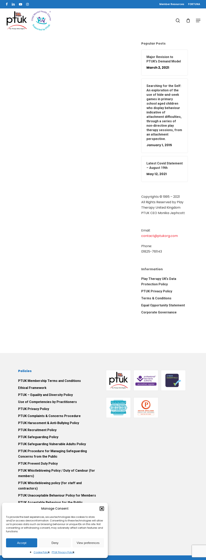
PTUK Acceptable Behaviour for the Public (50, 502)
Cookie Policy (42, 552)
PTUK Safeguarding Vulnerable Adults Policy (52, 444)
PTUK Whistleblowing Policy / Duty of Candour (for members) (56, 473)
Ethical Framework (32, 388)
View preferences (88, 543)
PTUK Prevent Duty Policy (38, 463)
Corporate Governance (159, 312)
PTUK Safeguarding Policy (38, 437)
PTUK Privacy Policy (63, 552)
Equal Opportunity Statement (163, 305)
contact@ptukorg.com (159, 236)
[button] (102, 509)
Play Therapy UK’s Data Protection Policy (158, 281)
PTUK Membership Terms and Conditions (49, 381)
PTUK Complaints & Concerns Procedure (49, 416)
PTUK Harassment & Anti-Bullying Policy (48, 423)
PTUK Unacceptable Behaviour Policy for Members (57, 495)
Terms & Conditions (156, 298)
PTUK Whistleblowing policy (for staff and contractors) (50, 485)
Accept (21, 543)
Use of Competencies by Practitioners (47, 402)
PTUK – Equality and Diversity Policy (45, 395)
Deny (55, 543)
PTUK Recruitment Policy (37, 430)
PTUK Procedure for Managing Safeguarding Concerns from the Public (52, 453)
